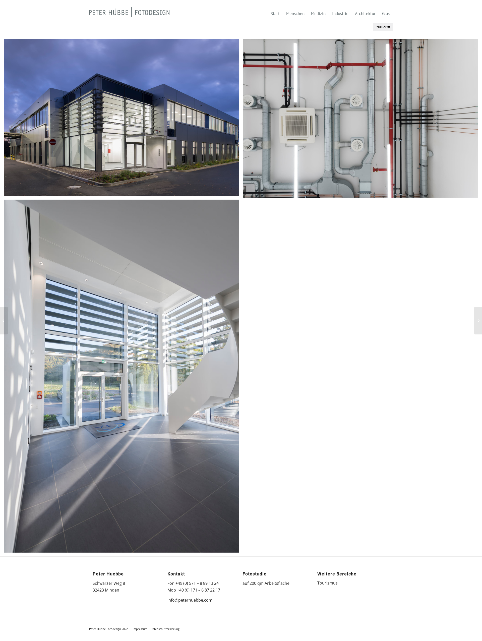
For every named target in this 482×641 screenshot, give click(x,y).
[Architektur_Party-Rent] (478, 320)
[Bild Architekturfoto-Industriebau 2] (123, 119)
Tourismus (327, 583)
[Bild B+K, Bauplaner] (123, 378)
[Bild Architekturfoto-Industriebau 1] (362, 120)
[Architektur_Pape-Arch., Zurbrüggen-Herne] (4, 320)
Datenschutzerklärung (165, 629)
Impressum (140, 629)
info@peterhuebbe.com (189, 600)
